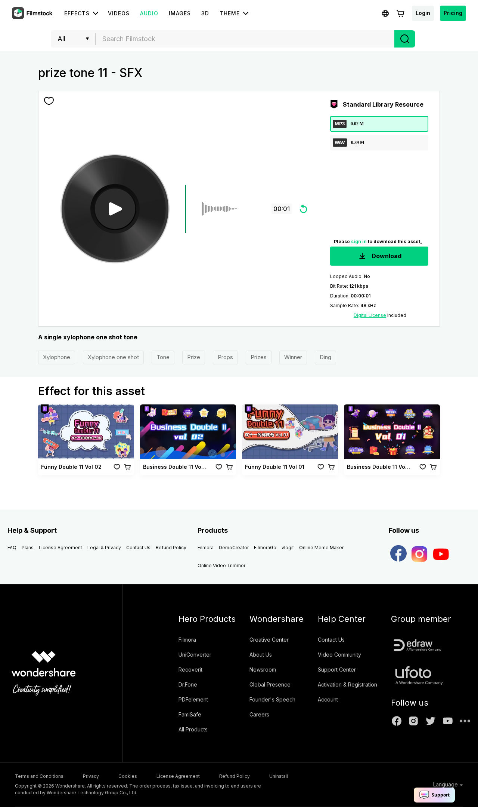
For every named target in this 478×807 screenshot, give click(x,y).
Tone (163, 357)
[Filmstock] (33, 13)
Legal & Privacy (104, 547)
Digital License (370, 315)
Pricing (453, 13)
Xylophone (56, 357)
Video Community (339, 654)
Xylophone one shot (113, 357)
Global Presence (270, 684)
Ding (325, 357)
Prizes (259, 357)
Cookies (127, 776)
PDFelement (193, 699)
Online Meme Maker (321, 547)
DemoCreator (234, 547)
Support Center (337, 669)
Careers (259, 714)
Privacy (91, 776)
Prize (193, 357)
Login (423, 13)
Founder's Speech (272, 699)
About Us (260, 654)
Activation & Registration (347, 684)
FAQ (11, 547)
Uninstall (278, 776)
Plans (28, 547)
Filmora (206, 547)
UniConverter (195, 654)
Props (225, 357)
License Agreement (60, 547)
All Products (193, 729)
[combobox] (245, 39)
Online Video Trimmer (221, 565)
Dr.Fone (188, 684)
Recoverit (190, 669)
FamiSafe (190, 714)
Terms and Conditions (39, 776)
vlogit (288, 547)
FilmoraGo (265, 547)
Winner (293, 357)
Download (385, 256)
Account (328, 699)
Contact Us (138, 547)
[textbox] (245, 39)
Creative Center (269, 639)
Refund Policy (171, 547)
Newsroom (262, 669)
